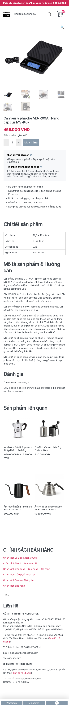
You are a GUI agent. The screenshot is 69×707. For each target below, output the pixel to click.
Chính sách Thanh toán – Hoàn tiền (20, 563)
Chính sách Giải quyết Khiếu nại (19, 574)
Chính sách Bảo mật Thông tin (18, 580)
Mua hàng (31, 142)
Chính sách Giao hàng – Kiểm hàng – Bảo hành (26, 569)
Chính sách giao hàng (14, 585)
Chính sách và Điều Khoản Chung (20, 557)
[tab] (35, 224)
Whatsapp (11, 703)
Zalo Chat (34, 703)
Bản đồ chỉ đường (22, 673)
